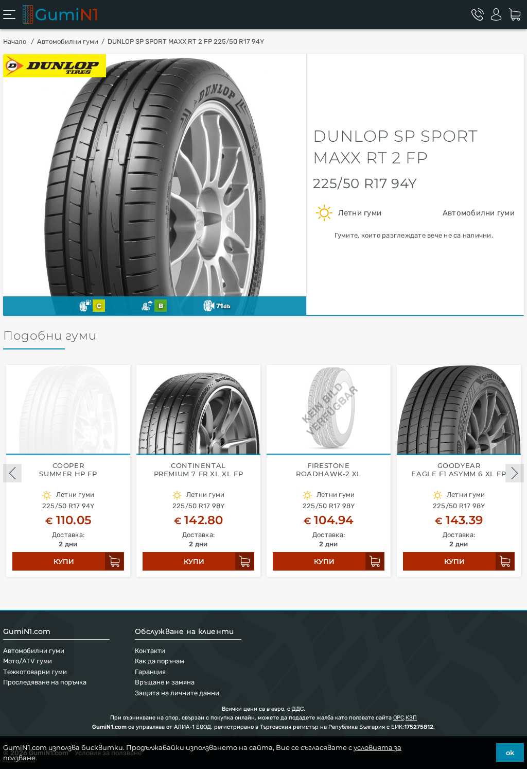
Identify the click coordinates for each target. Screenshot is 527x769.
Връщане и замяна (165, 682)
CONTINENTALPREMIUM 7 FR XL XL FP (198, 469)
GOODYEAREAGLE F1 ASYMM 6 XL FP (458, 469)
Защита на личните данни (177, 693)
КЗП (411, 717)
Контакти (150, 651)
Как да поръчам (159, 661)
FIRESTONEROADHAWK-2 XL (328, 469)
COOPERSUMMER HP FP (68, 469)
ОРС (398, 717)
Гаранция (150, 672)
